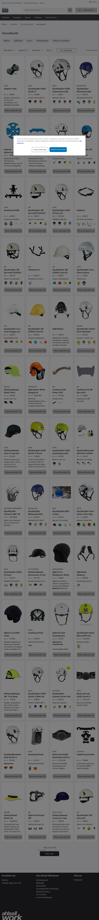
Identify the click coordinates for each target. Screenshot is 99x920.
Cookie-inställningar (39, 149)
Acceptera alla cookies (58, 149)
